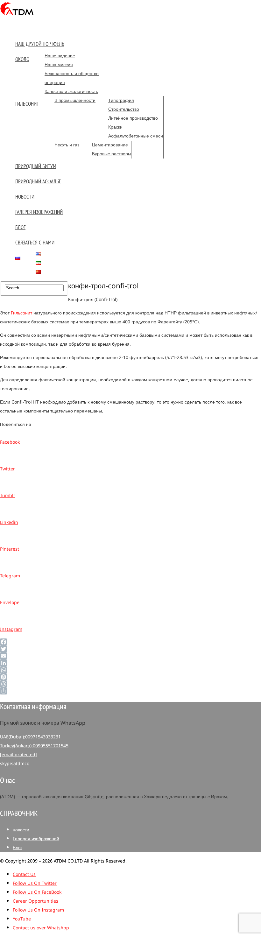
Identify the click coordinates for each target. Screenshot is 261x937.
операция (55, 82)
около (22, 59)
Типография (121, 100)
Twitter (7, 469)
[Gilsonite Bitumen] (17, 17)
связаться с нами (34, 242)
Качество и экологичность (71, 91)
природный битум (35, 166)
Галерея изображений (39, 211)
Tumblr (7, 495)
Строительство (123, 109)
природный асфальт (38, 181)
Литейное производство (133, 118)
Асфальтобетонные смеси (135, 136)
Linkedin (9, 522)
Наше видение (60, 56)
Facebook (10, 442)
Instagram (11, 629)
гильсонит (27, 103)
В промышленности (74, 100)
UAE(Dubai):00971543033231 (30, 737)
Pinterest (9, 549)
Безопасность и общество (72, 73)
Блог (20, 227)
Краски (115, 127)
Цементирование (110, 145)
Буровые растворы (111, 154)
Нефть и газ (66, 145)
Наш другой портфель (39, 43)
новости (24, 196)
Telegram (10, 576)
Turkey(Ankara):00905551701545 (34, 745)
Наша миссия (59, 64)
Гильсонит (21, 313)
